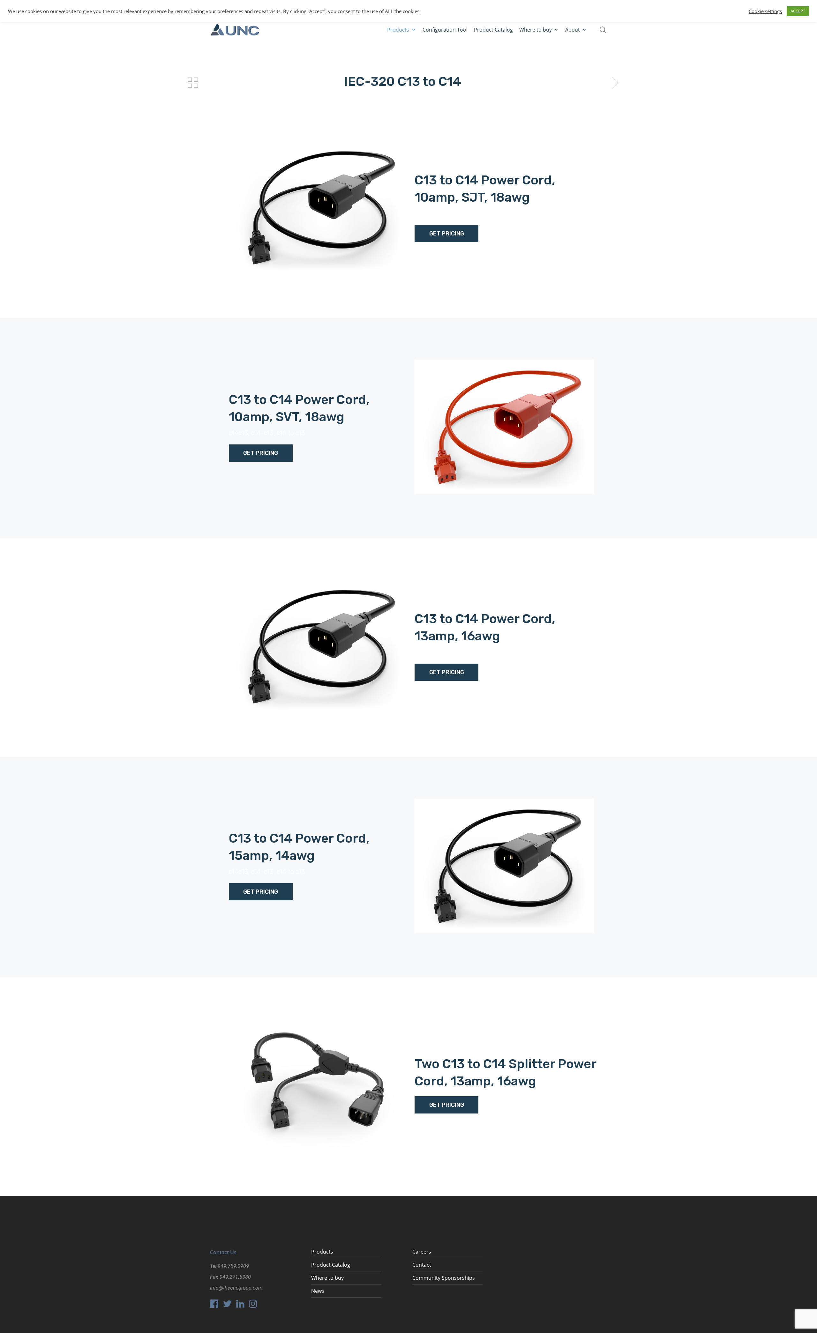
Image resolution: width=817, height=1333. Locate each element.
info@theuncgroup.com (236, 1288)
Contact (421, 1264)
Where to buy (535, 29)
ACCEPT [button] (798, 11)
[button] (413, 29)
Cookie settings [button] (765, 11)
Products (398, 29)
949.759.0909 (233, 1266)
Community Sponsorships (443, 1277)
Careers (421, 1251)
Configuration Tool (445, 29)
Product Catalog (493, 29)
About (572, 29)
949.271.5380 (235, 1277)
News (317, 1290)
